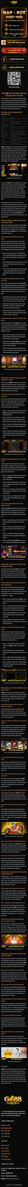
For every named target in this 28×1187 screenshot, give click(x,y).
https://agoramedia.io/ (12, 1178)
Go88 (2, 1111)
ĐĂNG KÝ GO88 (5, 1125)
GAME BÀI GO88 (5, 1154)
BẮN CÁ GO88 (5, 1145)
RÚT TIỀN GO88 (5, 1133)
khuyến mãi (4, 1042)
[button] (2, 3)
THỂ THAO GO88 (6, 1159)
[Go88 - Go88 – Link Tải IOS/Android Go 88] (14, 3)
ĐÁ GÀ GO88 (4, 1148)
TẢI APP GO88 (5, 1136)
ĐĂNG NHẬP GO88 (6, 1128)
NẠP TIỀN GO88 (5, 1131)
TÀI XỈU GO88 (5, 1151)
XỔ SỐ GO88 (4, 1156)
